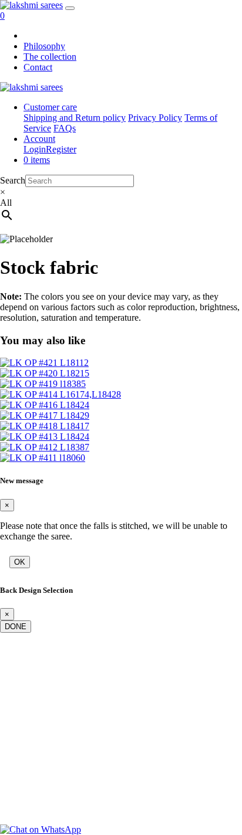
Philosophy (44, 46)
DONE (15, 626)
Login (34, 149)
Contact (37, 67)
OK (19, 562)
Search (12, 180)
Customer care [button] (50, 107)
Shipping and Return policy (74, 118)
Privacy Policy (155, 118)
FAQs (64, 128)
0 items (36, 160)
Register (61, 149)
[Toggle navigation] (70, 8)
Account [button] (39, 139)
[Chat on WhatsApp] (40, 829)
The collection (49, 57)
